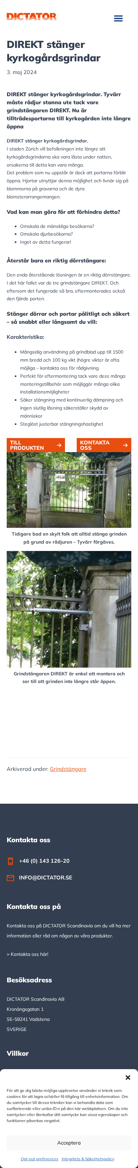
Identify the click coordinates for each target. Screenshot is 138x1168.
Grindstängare (68, 768)
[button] (128, 1077)
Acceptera (69, 1143)
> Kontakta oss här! (27, 954)
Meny (119, 18)
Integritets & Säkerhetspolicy (88, 1158)
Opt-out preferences (39, 1158)
